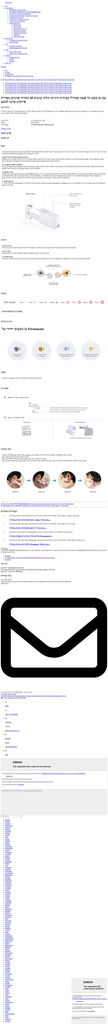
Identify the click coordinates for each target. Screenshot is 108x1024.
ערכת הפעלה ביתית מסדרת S (18, 19)
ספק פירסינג (16, 696)
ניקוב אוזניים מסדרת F (16, 17)
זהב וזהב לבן (17, 27)
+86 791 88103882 (11, 714)
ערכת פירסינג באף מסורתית (18, 40)
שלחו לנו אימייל (6, 129)
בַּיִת (6, 6)
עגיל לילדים (17, 25)
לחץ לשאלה (4, 583)
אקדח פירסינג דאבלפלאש (17, 10)
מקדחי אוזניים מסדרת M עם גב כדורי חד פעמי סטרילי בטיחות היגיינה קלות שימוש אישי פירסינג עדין (35, 506)
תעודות (11, 59)
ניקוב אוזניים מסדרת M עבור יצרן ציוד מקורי (23, 16)
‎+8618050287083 (11, 747)
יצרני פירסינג (62, 696)
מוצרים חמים (12, 694)
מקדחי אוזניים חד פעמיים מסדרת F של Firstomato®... (30, 536)
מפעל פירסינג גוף (6, 696)
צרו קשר (8, 63)
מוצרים (7, 72)
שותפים (11, 61)
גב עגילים (16, 35)
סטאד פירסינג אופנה (20, 33)
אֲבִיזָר (7, 50)
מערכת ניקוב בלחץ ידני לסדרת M (20, 14)
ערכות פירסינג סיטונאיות (38, 696)
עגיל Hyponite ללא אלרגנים (18, 48)
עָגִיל (6, 44)
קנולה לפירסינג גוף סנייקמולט (18, 54)
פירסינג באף (9, 38)
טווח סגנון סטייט (14, 23)
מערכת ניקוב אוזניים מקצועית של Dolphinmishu (24, 12)
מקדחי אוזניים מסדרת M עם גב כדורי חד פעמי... (28, 528)
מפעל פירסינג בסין (51, 696)
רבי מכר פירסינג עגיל (20, 29)
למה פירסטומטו (14, 57)
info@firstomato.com (12, 731)
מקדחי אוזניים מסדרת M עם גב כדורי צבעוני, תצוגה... (30, 520)
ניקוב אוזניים (9, 8)
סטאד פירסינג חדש (20, 31)
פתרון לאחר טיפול (15, 52)
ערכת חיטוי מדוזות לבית (17, 21)
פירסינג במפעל (24, 696)
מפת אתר (4, 694)
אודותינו (7, 55)
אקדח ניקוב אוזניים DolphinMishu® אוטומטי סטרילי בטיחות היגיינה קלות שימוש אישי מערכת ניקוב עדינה (37, 504)
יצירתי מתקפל (13, 42)
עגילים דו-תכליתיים (15, 46)
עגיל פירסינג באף (19, 36)
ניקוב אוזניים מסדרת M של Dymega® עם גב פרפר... (29, 544)
